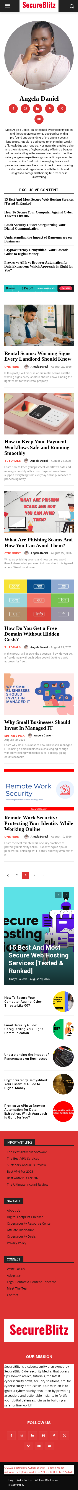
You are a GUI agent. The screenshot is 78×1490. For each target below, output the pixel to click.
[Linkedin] (37, 108)
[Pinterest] (49, 108)
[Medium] (43, 1435)
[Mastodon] (50, 1446)
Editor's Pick (14, 735)
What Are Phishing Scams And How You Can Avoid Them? (38, 542)
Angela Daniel (39, 366)
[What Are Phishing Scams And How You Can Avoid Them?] (39, 512)
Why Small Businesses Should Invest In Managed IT (37, 725)
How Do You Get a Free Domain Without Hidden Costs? (31, 633)
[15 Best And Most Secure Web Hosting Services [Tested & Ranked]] (39, 936)
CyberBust (12, 366)
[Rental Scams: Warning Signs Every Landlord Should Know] (39, 325)
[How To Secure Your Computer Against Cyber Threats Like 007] (63, 1001)
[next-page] (43, 875)
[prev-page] (7, 875)
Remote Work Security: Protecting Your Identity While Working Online (38, 823)
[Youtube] (39, 119)
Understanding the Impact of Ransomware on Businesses (26, 1057)
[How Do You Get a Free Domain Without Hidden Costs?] (39, 600)
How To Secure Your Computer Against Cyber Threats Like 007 (38, 214)
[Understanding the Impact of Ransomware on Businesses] (63, 1056)
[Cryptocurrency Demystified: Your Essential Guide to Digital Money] (63, 1084)
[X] (61, 108)
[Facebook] (13, 108)
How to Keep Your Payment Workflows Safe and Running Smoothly (36, 447)
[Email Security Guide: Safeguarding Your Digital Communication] (63, 1029)
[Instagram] (25, 108)
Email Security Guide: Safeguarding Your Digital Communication (34, 227)
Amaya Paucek (18, 979)
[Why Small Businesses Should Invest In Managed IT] (39, 694)
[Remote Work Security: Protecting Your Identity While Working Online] (39, 789)
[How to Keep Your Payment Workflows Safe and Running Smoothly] (39, 413)
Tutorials (12, 460)
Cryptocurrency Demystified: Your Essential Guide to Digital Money (36, 252)
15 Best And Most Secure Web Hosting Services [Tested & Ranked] (39, 959)
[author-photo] (27, 367)
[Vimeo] (28, 1446)
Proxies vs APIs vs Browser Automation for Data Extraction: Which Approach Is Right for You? (38, 266)
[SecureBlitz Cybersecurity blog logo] (39, 1330)
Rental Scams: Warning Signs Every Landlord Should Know (37, 356)
